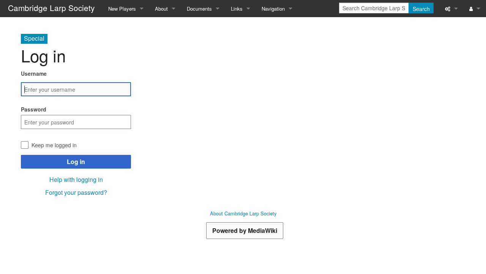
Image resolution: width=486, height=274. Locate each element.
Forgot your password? (76, 192)
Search (421, 9)
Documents (199, 8)
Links (237, 8)
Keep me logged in (54, 145)
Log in (76, 161)
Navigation (273, 8)
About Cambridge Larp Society (243, 213)
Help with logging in (76, 179)
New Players (122, 8)
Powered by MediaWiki (244, 230)
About (161, 8)
